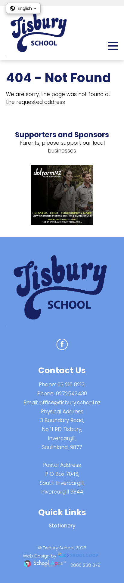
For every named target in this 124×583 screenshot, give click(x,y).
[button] (23, 8)
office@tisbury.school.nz (70, 402)
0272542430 (71, 393)
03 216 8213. (71, 384)
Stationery (62, 525)
